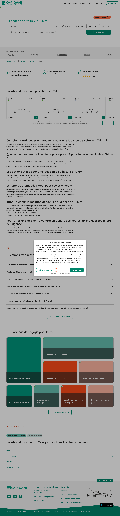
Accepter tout (76, 270)
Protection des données (64, 273)
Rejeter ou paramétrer (46, 270)
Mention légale (54, 273)
